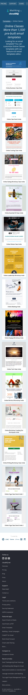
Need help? (5, 589)
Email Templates (7, 627)
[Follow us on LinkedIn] (3, 558)
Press (3, 577)
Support (12, 4)
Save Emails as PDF (8, 624)
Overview (5, 566)
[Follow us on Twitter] (6, 558)
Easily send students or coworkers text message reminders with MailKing (13, 672)
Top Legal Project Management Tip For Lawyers (14, 679)
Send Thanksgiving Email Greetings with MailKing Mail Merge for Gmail (13, 664)
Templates (7, 21)
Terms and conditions (9, 601)
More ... (4, 646)
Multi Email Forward (8, 639)
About (4, 581)
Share (21, 4)
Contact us (5, 593)
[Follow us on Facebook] (9, 558)
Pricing (4, 570)
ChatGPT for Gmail (8, 635)
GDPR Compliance (7, 612)
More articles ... (6, 685)
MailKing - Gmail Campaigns (10, 631)
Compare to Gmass (8, 654)
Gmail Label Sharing (8, 643)
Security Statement (8, 608)
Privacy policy (6, 604)
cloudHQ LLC (12, 691)
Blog (3, 574)
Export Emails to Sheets (9, 620)
